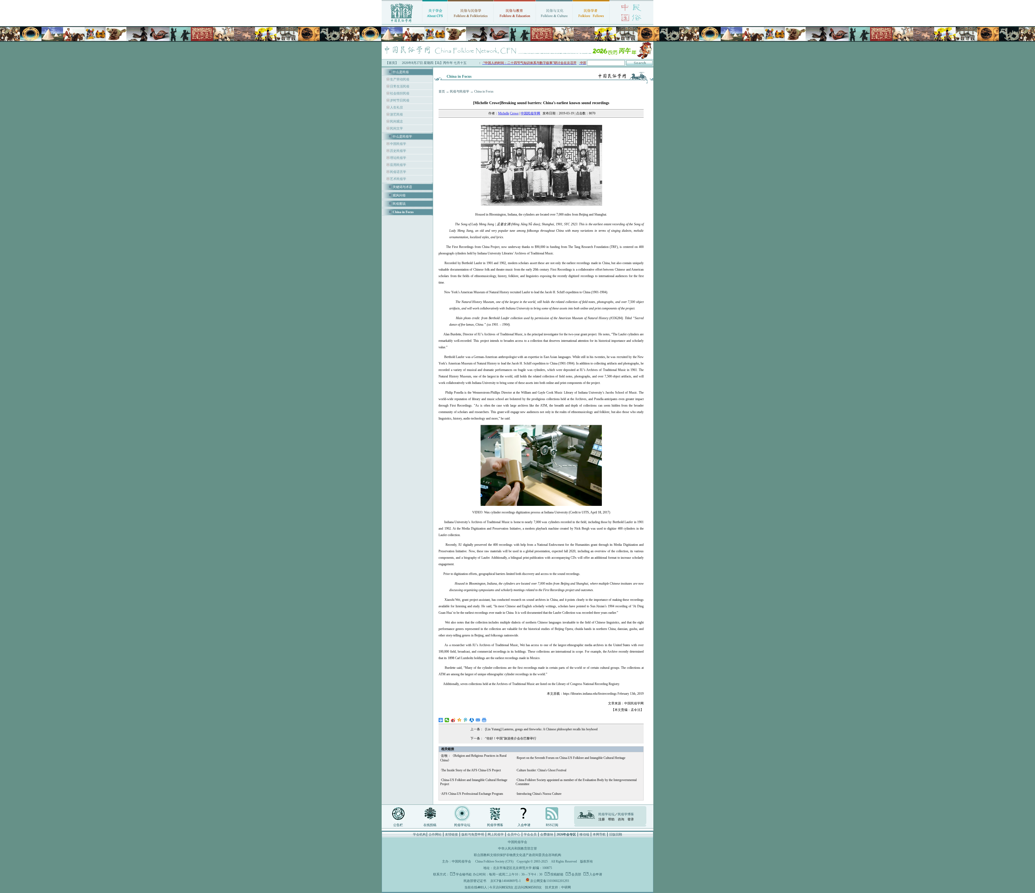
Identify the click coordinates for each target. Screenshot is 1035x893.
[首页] (402, 23)
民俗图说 (399, 204)
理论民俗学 (397, 158)
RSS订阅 (552, 825)
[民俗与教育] (515, 23)
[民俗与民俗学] (471, 23)
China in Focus (484, 91)
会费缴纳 (546, 834)
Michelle (503, 113)
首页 (442, 91)
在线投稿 (429, 825)
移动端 (584, 834)
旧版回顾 (615, 834)
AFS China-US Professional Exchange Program (472, 794)
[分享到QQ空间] (459, 720)
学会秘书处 (464, 874)
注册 (601, 819)
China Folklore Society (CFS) (494, 861)
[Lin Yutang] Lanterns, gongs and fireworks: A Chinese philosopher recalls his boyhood (541, 729)
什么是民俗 (401, 72)
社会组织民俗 (399, 93)
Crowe (514, 113)
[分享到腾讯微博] (465, 720)
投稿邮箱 (556, 874)
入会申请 (524, 825)
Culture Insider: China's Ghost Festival (541, 770)
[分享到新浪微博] (453, 720)
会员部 (576, 874)
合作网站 (435, 834)
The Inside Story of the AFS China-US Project (471, 770)
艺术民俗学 (397, 179)
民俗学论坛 (462, 825)
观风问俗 (399, 195)
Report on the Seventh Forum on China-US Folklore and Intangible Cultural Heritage (571, 758)
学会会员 (530, 834)
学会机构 (419, 834)
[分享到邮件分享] (478, 720)
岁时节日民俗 (399, 100)
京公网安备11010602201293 (549, 881)
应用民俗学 (397, 165)
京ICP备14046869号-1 (505, 881)
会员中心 (513, 834)
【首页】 (391, 63)
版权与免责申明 (472, 834)
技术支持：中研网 (558, 887)
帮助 (611, 819)
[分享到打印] (484, 720)
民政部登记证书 (475, 881)
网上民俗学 (496, 834)
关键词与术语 (402, 187)
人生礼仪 (396, 107)
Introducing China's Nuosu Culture (539, 794)
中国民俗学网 (530, 113)
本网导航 (599, 834)
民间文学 (396, 128)
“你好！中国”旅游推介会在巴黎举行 (510, 738)
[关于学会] (434, 23)
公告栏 (398, 825)
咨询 (621, 819)
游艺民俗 (396, 114)
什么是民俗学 (402, 136)
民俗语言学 (397, 172)
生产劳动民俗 (399, 79)
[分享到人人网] (472, 720)
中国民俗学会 (461, 861)
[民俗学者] (591, 23)
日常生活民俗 (399, 86)
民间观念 (396, 121)
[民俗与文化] (554, 23)
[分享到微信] (447, 720)
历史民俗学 (397, 151)
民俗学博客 (495, 825)
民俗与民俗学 (459, 91)
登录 (630, 819)
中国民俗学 (397, 144)
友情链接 (451, 834)
